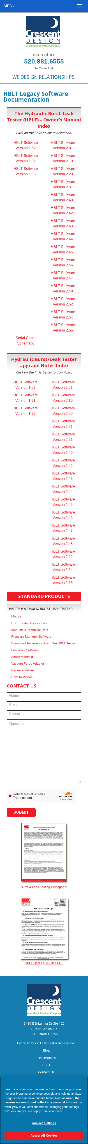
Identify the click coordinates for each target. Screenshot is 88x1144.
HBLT (46, 1065)
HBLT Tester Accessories (29, 623)
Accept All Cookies (43, 1135)
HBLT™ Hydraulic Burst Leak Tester (41, 608)
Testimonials (46, 1058)
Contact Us (46, 1072)
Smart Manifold (22, 657)
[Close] (83, 1083)
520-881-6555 (47, 1034)
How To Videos (21, 677)
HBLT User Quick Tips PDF (44, 963)
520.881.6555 (44, 61)
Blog (46, 1050)
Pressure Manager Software (31, 636)
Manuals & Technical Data (29, 630)
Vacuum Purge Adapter (27, 663)
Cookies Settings (44, 1123)
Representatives (23, 670)
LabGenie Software (25, 650)
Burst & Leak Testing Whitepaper (44, 887)
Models (16, 616)
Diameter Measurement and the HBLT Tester (43, 643)
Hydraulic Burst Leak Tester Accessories (46, 1043)
